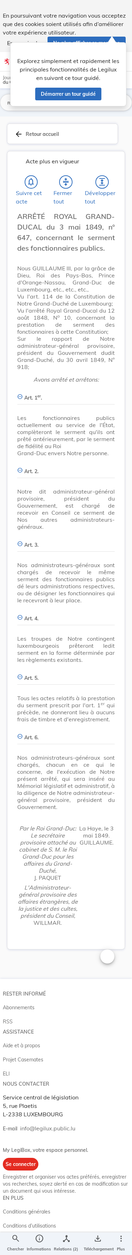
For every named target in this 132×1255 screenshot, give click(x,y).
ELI (6, 1074)
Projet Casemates (23, 1059)
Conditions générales (26, 1212)
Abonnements (18, 1007)
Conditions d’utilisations (29, 1226)
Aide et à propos (21, 1045)
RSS (8, 1021)
